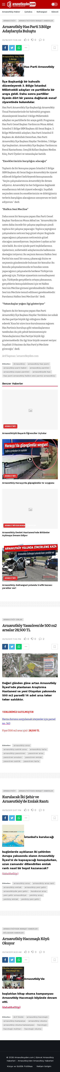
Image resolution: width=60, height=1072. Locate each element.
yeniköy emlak (11, 899)
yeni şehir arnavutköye (15, 895)
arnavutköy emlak (12, 887)
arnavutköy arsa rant (43, 883)
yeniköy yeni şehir (30, 899)
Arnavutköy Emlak (12, 620)
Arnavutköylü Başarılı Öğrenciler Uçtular (24, 433)
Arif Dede (18, 1017)
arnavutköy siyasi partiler (16, 372)
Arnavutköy (9, 21)
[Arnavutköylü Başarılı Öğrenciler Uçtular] (30, 410)
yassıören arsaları (13, 757)
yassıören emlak (33, 757)
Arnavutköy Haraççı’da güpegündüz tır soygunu (28, 483)
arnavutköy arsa (22, 745)
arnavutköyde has (42, 372)
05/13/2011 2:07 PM (11, 810)
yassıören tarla (31, 761)
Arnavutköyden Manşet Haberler (36, 21)
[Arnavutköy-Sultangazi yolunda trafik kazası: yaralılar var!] (30, 561)
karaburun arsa (38, 891)
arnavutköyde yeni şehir (16, 891)
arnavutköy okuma (38, 1021)
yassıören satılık (12, 761)
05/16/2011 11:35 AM (11, 40)
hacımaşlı (42, 1025)
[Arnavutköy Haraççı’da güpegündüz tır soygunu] (30, 459)
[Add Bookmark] (54, 48)
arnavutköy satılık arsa (15, 749)
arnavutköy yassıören (14, 753)
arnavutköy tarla (38, 749)
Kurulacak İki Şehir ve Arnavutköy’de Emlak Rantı (25, 799)
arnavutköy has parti (38, 364)
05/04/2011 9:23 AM (11, 952)
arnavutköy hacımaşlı (37, 1017)
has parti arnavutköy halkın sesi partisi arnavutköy (29, 376)
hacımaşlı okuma (33, 1029)
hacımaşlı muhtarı (12, 1029)
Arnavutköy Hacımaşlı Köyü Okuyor (25, 941)
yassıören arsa (35, 753)
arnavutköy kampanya (14, 1021)
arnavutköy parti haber (15, 368)
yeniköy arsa (36, 895)
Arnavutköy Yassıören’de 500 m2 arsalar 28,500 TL (29, 627)
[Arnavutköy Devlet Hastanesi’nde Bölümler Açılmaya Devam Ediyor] (30, 509)
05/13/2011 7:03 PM (11, 639)
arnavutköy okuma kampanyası (19, 1025)
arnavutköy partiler (39, 368)
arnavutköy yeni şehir (35, 887)
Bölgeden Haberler (13, 933)
